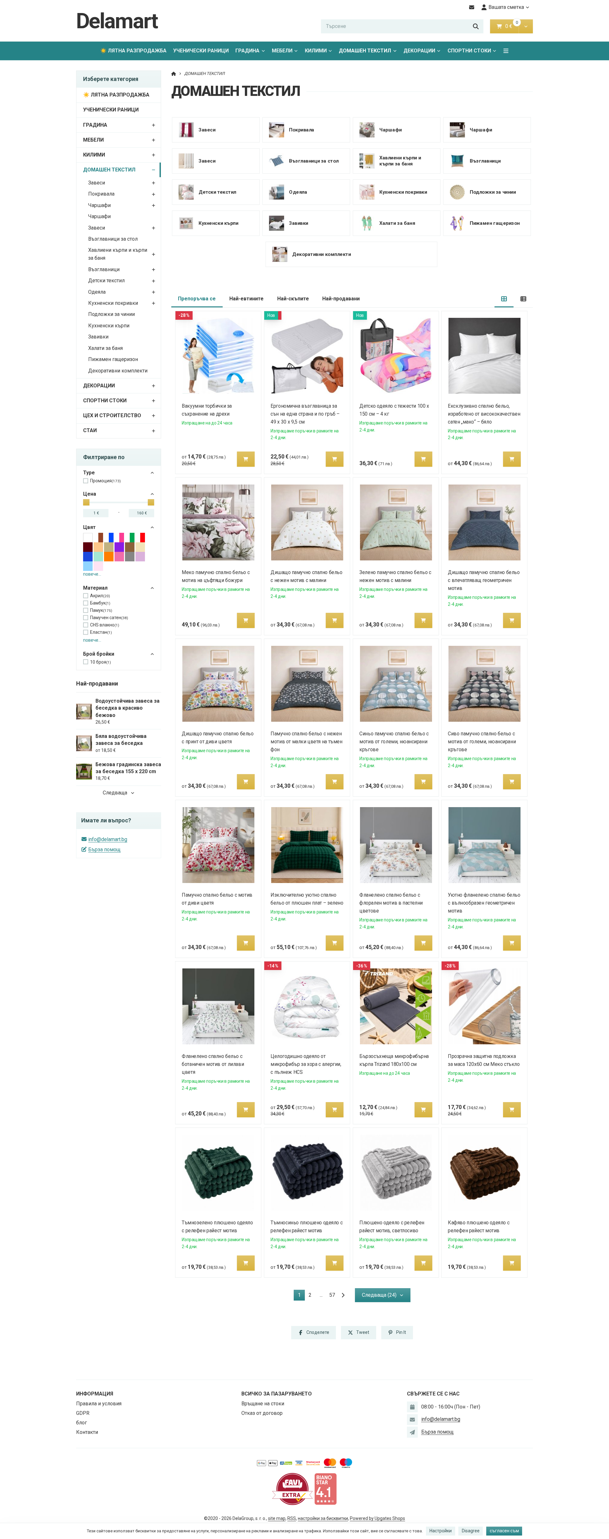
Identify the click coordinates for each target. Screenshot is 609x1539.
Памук (101, 610)
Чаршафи (99, 205)
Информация (94, 1394)
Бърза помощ (104, 849)
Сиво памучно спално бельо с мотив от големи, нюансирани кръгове (482, 742)
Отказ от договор (262, 1413)
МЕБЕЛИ (282, 51)
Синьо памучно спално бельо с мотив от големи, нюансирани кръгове (394, 742)
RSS (291, 1518)
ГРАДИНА (247, 51)
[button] (526, 26)
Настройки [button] (440, 1530)
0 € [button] (511, 26)
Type (89, 473)
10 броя (100, 662)
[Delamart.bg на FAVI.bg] (292, 1489)
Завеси (96, 183)
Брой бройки (98, 654)
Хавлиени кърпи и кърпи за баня (117, 254)
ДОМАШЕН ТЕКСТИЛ (366, 52)
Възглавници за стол (113, 239)
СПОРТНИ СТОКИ (469, 51)
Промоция (105, 480)
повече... (92, 574)
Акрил (100, 595)
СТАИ (90, 430)
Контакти (87, 1432)
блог (81, 1423)
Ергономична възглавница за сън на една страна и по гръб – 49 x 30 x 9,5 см (305, 414)
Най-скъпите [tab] (293, 299)
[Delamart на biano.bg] (325, 1489)
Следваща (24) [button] (379, 1295)
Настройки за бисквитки (323, 1518)
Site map (276, 1518)
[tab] (504, 299)
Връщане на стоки (262, 1404)
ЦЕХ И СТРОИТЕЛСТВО (112, 415)
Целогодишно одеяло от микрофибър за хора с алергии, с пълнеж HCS (306, 1064)
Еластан (101, 632)
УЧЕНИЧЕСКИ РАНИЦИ (201, 51)
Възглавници (104, 269)
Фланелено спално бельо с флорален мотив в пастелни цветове (391, 903)
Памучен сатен (109, 617)
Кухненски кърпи (108, 326)
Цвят (89, 527)
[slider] (86, 502)
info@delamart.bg (107, 839)
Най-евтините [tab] (246, 299)
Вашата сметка (506, 7)
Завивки (98, 337)
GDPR (82, 1413)
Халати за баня (105, 348)
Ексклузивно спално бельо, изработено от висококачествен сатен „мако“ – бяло (484, 414)
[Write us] (412, 1432)
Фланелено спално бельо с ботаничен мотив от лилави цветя (213, 1064)
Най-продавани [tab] (341, 299)
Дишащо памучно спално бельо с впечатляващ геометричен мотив (484, 580)
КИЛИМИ (316, 51)
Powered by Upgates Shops (377, 1518)
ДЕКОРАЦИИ (419, 51)
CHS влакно (104, 624)
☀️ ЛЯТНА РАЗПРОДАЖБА (133, 51)
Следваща (115, 793)
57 (332, 1295)
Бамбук (100, 603)
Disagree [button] (471, 1530)
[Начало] (173, 73)
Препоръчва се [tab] (197, 299)
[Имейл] (472, 7)
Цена (89, 494)
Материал (95, 588)
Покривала (101, 194)
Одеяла (97, 292)
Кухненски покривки (113, 303)
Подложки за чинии (111, 314)
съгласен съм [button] (504, 1530)
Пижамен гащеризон (113, 359)
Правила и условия (98, 1404)
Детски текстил (106, 281)
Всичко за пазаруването (276, 1394)
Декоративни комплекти (117, 371)
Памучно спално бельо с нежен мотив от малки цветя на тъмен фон (306, 742)
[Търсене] (475, 26)
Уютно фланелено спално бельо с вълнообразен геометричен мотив (484, 903)
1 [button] (301, 1296)
